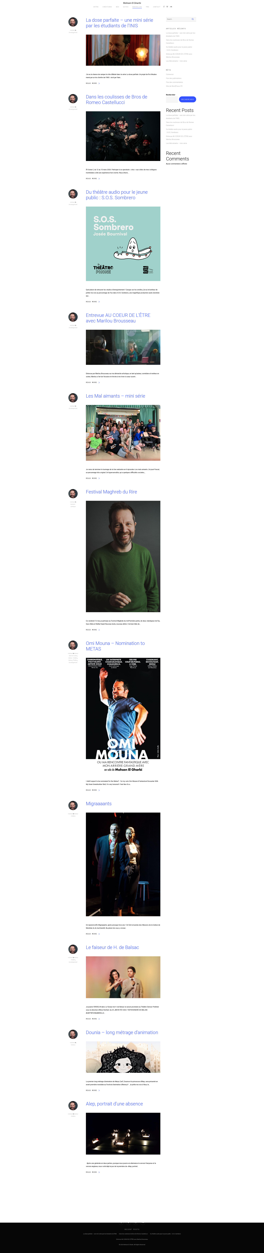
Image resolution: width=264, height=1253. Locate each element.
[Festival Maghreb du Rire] (123, 618)
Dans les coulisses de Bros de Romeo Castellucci (116, 99)
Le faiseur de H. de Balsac (112, 947)
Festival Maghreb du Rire (111, 492)
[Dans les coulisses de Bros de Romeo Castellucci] (123, 167)
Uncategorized (73, 32)
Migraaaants (99, 803)
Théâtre (75, 660)
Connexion (170, 74)
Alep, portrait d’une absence (114, 1104)
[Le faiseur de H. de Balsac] (123, 1004)
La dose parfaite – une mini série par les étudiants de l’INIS (119, 22)
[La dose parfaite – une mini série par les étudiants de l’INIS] (123, 71)
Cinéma (73, 1045)
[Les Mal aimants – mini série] (123, 466)
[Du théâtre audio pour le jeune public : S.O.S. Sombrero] (123, 287)
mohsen (72, 30)
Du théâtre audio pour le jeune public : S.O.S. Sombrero (117, 194)
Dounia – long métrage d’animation (122, 1032)
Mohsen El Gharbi (132, 3)
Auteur (70, 660)
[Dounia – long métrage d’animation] (123, 1078)
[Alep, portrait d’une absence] (123, 1160)
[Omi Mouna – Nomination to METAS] (123, 778)
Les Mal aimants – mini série (115, 396)
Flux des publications (173, 78)
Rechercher (170, 95)
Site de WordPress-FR (174, 86)
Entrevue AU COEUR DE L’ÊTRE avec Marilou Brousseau (118, 318)
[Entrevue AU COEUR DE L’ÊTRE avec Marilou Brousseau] (123, 370)
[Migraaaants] (123, 922)
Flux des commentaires (174, 82)
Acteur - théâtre (72, 658)
